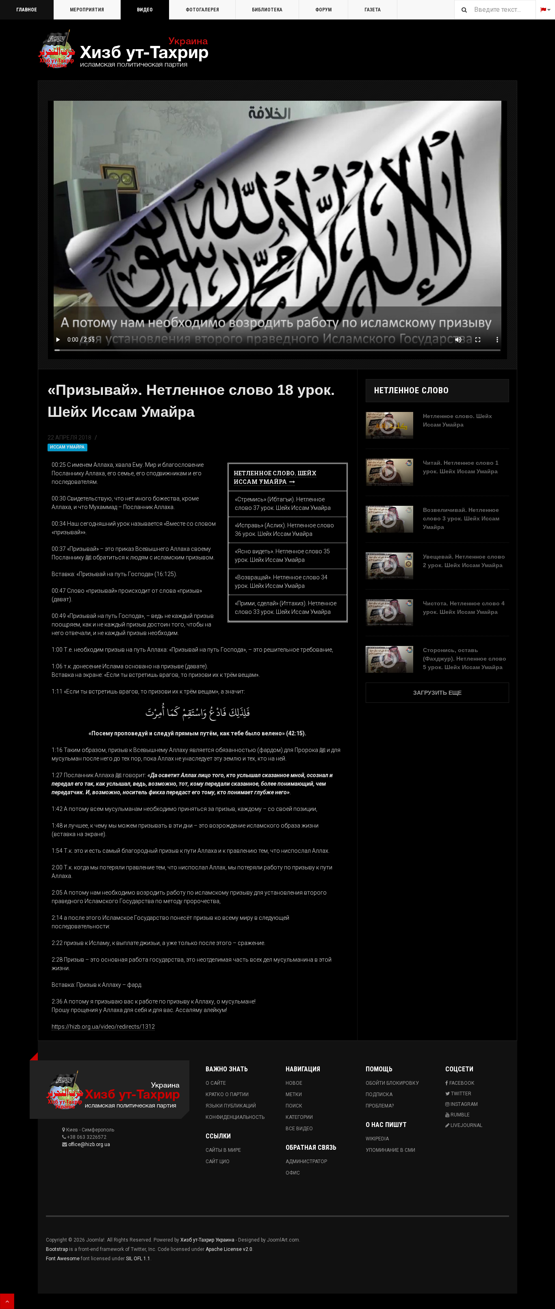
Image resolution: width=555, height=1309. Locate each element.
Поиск (294, 1106)
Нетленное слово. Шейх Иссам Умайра (275, 477)
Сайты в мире (223, 1150)
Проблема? (380, 1106)
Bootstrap (57, 1249)
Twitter (460, 1094)
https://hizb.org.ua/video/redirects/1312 (103, 1026)
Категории (299, 1117)
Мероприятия (87, 10)
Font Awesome (63, 1258)
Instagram (463, 1104)
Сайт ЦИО (218, 1161)
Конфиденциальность (235, 1117)
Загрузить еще (437, 692)
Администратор (306, 1161)
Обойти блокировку (392, 1083)
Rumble (459, 1115)
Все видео (299, 1128)
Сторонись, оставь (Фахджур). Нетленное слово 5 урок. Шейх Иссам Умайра (464, 658)
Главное (26, 10)
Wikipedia (377, 1139)
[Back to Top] (7, 1301)
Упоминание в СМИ (390, 1150)
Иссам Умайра (67, 447)
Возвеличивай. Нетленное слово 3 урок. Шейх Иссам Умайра (461, 518)
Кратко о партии (227, 1094)
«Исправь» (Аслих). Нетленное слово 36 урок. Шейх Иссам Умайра (284, 529)
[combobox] (494, 9)
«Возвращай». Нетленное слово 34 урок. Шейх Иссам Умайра (281, 581)
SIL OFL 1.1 (138, 1258)
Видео (145, 10)
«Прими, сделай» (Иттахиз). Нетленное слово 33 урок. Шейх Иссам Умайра (285, 607)
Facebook (461, 1083)
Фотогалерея (202, 10)
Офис (293, 1173)
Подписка (379, 1094)
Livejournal (465, 1125)
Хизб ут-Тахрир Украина (207, 1240)
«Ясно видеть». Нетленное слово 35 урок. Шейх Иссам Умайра (282, 555)
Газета (372, 10)
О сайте (216, 1083)
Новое (294, 1083)
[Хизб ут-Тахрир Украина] (123, 48)
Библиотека (267, 10)
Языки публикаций (231, 1106)
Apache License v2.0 (229, 1249)
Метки (294, 1094)
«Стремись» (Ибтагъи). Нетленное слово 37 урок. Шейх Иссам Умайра (283, 503)
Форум (323, 10)
